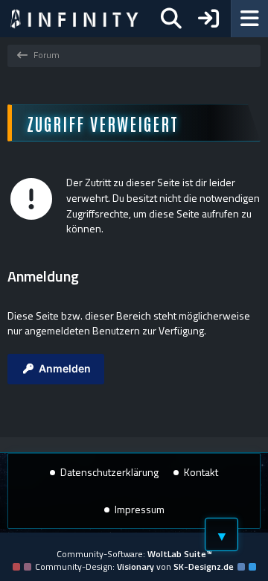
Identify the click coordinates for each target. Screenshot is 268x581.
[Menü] (249, 18)
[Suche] (171, 19)
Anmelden (65, 368)
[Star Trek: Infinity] (74, 19)
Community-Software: (134, 554)
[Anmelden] (208, 18)
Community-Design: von (134, 566)
